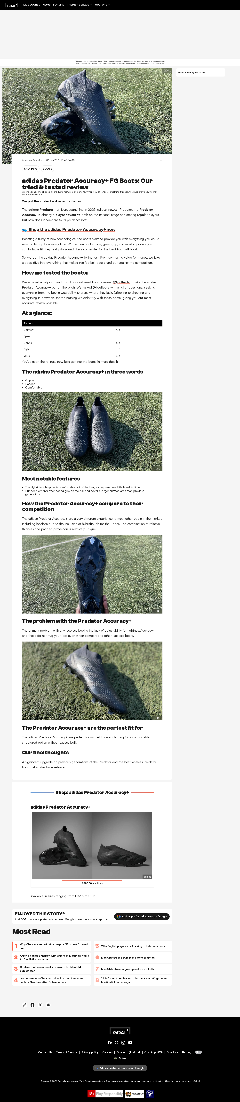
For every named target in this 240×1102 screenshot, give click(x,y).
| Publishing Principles (154, 63)
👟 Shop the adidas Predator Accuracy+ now (68, 229)
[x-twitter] (116, 1043)
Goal (60, 1081)
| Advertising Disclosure (135, 63)
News (46, 4)
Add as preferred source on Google (144, 916)
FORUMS (58, 4)
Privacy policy (89, 1052)
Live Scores (31, 4)
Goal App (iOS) (153, 1052)
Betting (186, 1052)
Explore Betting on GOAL (191, 72)
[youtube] (130, 1043)
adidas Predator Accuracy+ (60, 807)
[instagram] (123, 1043)
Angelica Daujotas (32, 160)
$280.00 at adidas (92, 883)
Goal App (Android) (129, 1052)
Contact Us (45, 1052)
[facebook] (109, 1043)
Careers (107, 1052)
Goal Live (172, 1052)
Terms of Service (67, 1052)
